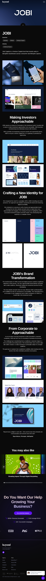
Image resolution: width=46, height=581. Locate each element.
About (3, 560)
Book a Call (4, 569)
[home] (5, 2)
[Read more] (23, 465)
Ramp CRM (13, 562)
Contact (4, 567)
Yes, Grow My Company (23, 513)
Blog (12, 567)
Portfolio (4, 562)
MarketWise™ (14, 560)
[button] (44, 2)
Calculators (13, 564)
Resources (13, 569)
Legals (19, 576)
